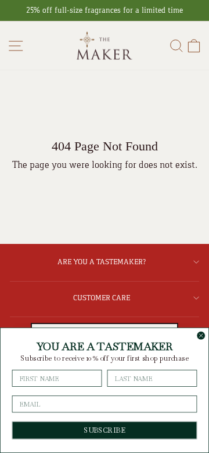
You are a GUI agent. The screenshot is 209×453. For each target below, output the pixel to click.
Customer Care (101, 297)
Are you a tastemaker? (101, 261)
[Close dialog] (201, 335)
